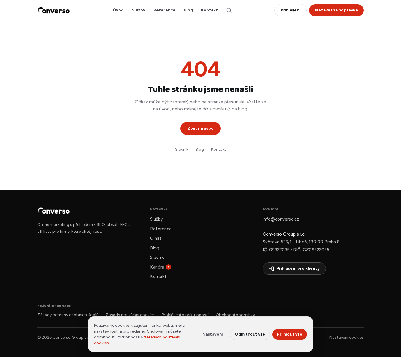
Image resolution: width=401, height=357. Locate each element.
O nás (155, 238)
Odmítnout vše (250, 334)
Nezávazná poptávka (336, 10)
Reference (165, 10)
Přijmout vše (289, 334)
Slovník (181, 149)
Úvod (118, 10)
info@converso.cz (281, 219)
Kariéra (160, 267)
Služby (138, 10)
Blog (188, 10)
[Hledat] (229, 10)
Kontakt (209, 10)
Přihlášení (291, 10)
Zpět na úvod (200, 128)
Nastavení (212, 334)
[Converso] (53, 10)
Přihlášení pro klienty (298, 268)
